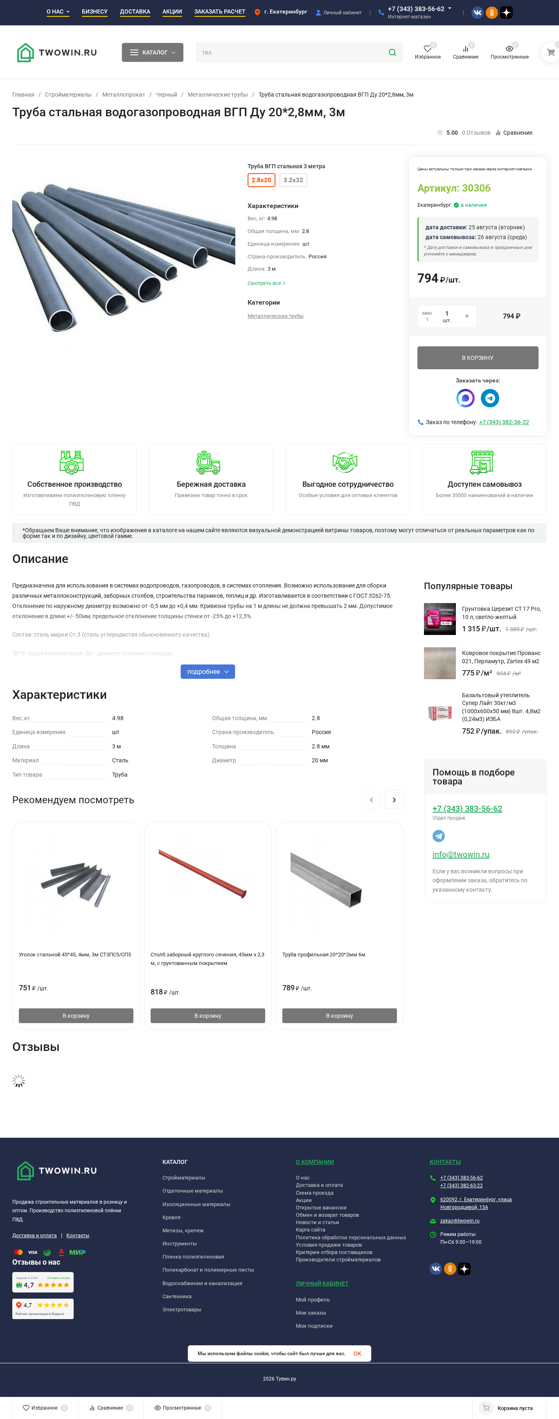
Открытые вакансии (321, 1207)
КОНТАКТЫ (445, 1162)
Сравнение (517, 132)
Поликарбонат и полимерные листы (208, 1270)
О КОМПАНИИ (315, 1162)
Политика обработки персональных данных (351, 1237)
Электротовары (181, 1309)
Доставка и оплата (34, 1235)
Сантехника (177, 1296)
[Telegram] (490, 398)
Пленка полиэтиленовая (193, 1257)
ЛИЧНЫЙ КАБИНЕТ (322, 1283)
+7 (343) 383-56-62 (416, 9)
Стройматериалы (68, 94)
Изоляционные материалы (196, 1204)
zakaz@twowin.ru (460, 1221)
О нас (303, 1178)
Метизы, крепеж (183, 1230)
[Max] (465, 398)
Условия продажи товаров (329, 1245)
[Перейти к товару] (123, 259)
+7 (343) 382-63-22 (461, 1186)
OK (357, 1353)
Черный (166, 94)
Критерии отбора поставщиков (334, 1252)
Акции (304, 1200)
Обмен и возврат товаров (327, 1215)
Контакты (77, 1235)
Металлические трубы (218, 94)
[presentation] (371, 799)
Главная (23, 94)
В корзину (76, 1015)
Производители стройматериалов (338, 1259)
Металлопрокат (123, 94)
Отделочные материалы (192, 1191)
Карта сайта (310, 1230)
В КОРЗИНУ (478, 358)
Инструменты (179, 1243)
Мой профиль (313, 1300)
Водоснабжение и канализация (202, 1283)
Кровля (171, 1217)
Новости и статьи (317, 1222)
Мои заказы (311, 1313)
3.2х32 (293, 180)
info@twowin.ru (461, 854)
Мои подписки (314, 1326)
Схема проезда (315, 1193)
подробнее (204, 672)
